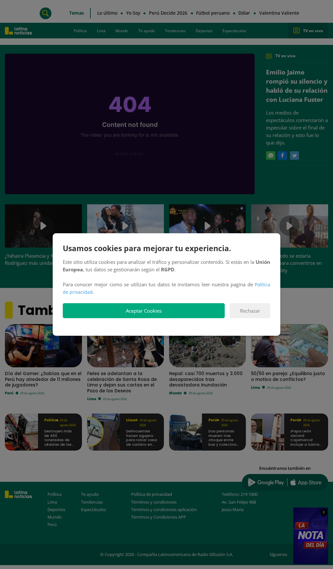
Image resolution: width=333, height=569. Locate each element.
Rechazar (250, 310)
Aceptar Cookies (144, 310)
